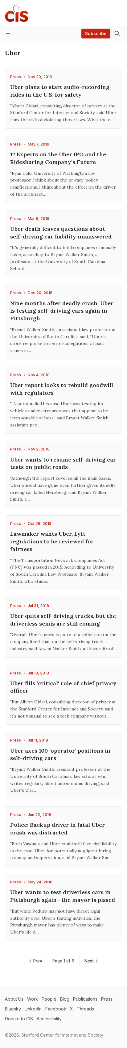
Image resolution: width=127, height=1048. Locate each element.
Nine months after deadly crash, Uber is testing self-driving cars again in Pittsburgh (61, 311)
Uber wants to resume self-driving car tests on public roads (63, 463)
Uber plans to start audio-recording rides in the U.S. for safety (59, 90)
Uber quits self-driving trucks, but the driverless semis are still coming (63, 619)
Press (15, 76)
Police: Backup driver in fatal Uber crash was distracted (57, 828)
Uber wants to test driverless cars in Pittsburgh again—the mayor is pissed (62, 896)
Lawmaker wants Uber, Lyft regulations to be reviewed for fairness (52, 541)
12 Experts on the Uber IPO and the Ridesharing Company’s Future (58, 158)
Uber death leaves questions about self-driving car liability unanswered (61, 232)
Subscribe (96, 33)
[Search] (117, 33)
